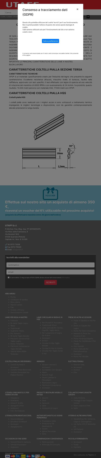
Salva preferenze (50, 41)
